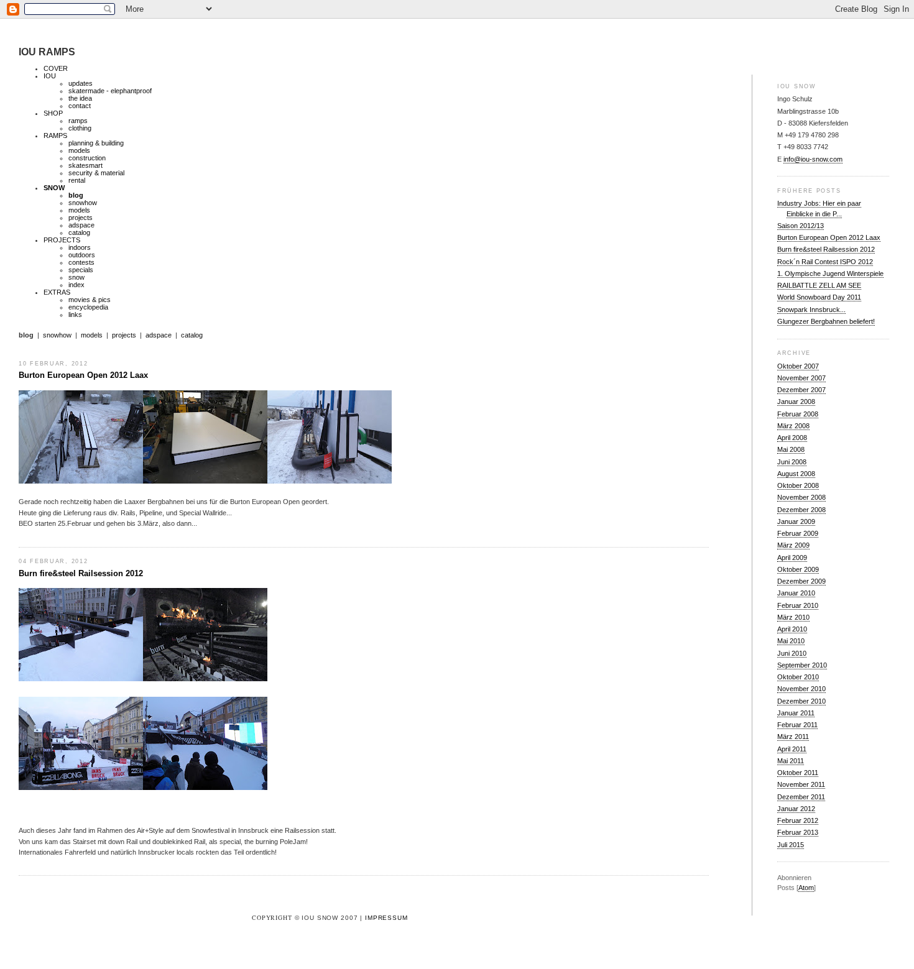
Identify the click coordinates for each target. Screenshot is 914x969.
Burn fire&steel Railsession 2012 (826, 249)
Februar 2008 (797, 414)
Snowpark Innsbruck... (811, 309)
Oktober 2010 (798, 677)
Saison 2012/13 (800, 225)
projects (80, 217)
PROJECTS (62, 240)
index (76, 284)
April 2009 (792, 557)
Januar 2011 (796, 713)
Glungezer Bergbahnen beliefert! (826, 321)
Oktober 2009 (798, 569)
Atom (806, 887)
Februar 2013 (797, 832)
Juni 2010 (791, 653)
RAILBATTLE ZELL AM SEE (819, 285)
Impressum (386, 917)
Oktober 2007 (798, 366)
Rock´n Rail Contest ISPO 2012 (825, 261)
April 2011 (791, 749)
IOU (50, 76)
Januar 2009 (796, 521)
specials (80, 269)
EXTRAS (57, 292)
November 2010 (801, 688)
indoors (79, 247)
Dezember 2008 (801, 509)
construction (87, 158)
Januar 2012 (796, 808)
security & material (96, 173)
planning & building (96, 143)
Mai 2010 (791, 641)
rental (76, 180)
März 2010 (793, 617)
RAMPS (55, 135)
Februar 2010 (797, 605)
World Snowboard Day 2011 (819, 297)
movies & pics (89, 299)
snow (76, 277)
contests (81, 262)
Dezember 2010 (801, 701)
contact (79, 105)
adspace (81, 225)
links (75, 314)
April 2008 (792, 437)
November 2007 (801, 378)
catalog (79, 232)
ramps (78, 120)
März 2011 (793, 736)
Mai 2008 (791, 449)
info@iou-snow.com (812, 159)
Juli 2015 (790, 844)
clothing (79, 128)
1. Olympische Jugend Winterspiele (830, 273)
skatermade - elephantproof (110, 90)
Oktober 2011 (797, 772)
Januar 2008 (796, 401)
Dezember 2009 (801, 581)
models (79, 150)
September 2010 (802, 665)
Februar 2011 (797, 724)
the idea (80, 98)
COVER (56, 68)
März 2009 (793, 545)
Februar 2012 (797, 820)
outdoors (81, 255)
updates (80, 83)
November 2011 (801, 784)
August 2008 (796, 473)
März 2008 (793, 425)
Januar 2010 (796, 593)
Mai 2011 (790, 761)
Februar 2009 (797, 533)
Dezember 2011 (801, 797)
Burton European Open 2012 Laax (828, 237)
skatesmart (85, 165)
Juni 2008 (791, 462)
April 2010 (792, 629)
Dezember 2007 (801, 389)
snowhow (82, 202)
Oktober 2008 (798, 485)
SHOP (53, 113)
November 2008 (801, 497)
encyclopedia (88, 307)
